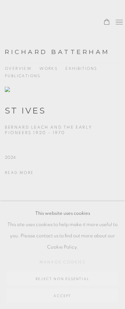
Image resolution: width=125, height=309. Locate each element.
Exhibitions (81, 68)
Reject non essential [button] (62, 279)
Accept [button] (62, 296)
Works (48, 68)
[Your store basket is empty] (107, 22)
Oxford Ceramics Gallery (40, 25)
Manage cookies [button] (62, 262)
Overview (18, 68)
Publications (23, 76)
